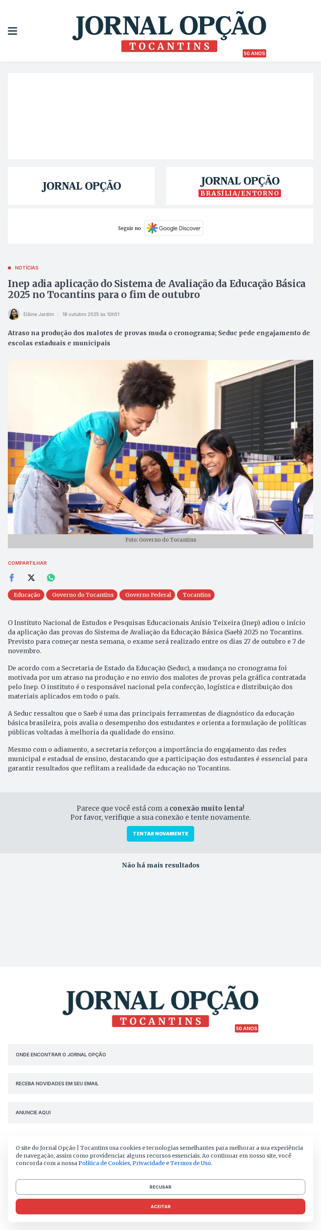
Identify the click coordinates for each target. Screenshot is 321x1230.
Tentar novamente (160, 834)
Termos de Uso (190, 1163)
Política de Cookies (104, 1163)
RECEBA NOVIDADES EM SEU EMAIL (57, 1083)
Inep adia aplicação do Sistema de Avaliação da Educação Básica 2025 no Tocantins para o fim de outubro (157, 289)
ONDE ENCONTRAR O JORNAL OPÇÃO (61, 1055)
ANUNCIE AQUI (33, 1112)
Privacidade (148, 1163)
